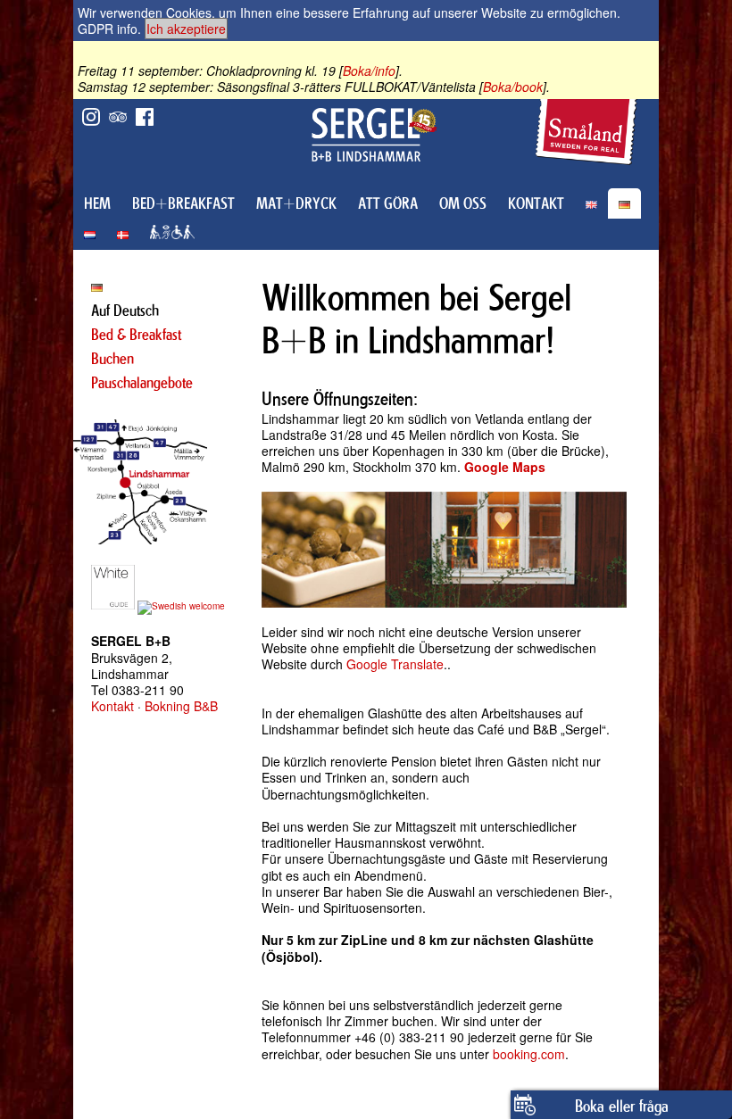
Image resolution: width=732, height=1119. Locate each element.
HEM (97, 203)
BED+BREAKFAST (183, 203)
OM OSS (463, 203)
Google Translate (395, 664)
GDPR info (107, 28)
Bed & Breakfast (136, 335)
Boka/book (513, 86)
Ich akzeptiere (186, 28)
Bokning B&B (181, 706)
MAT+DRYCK (296, 203)
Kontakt (112, 706)
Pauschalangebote (142, 383)
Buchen (112, 359)
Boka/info (369, 70)
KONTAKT (536, 203)
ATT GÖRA (388, 203)
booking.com (529, 1054)
